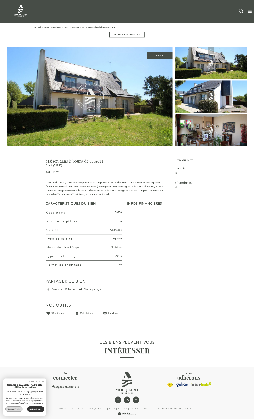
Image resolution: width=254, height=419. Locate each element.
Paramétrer (14, 409)
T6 (83, 27)
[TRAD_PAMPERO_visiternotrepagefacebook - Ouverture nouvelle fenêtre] (118, 399)
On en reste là (35, 381)
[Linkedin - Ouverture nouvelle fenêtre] (127, 399)
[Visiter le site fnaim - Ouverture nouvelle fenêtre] (170, 384)
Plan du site (112, 409)
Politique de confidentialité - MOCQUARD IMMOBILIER (160, 409)
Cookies (192, 409)
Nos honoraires (102, 409)
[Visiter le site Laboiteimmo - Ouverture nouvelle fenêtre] (127, 414)
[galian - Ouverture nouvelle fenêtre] (182, 384)
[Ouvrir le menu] (250, 11)
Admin (132, 409)
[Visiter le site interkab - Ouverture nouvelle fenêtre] (201, 384)
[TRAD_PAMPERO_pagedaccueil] (20, 16)
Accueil (37, 27)
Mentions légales (122, 409)
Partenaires (138, 409)
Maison (75, 27)
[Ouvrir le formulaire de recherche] (241, 11)
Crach (66, 27)
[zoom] (90, 145)
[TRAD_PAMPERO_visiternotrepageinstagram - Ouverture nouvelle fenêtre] (136, 399)
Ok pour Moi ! (35, 409)
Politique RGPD (183, 409)
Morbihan (56, 27)
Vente (46, 27)
